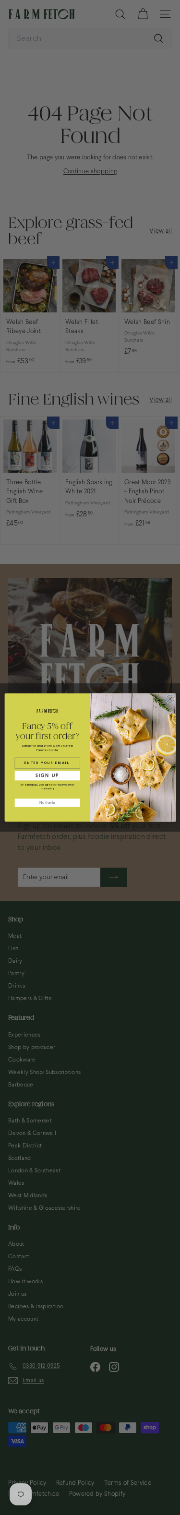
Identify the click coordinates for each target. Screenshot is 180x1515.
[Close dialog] (170, 699)
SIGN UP (47, 775)
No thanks (47, 802)
